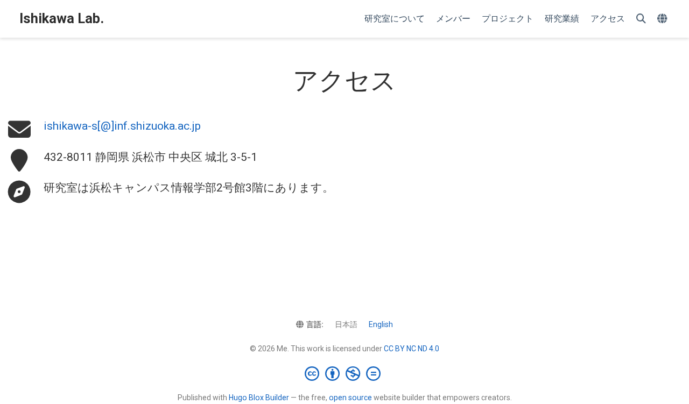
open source (350, 397)
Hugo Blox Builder (259, 397)
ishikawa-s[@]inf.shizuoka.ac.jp (122, 125)
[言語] (663, 19)
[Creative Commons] (345, 373)
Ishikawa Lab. (61, 18)
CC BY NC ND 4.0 (411, 348)
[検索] (641, 19)
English (381, 324)
